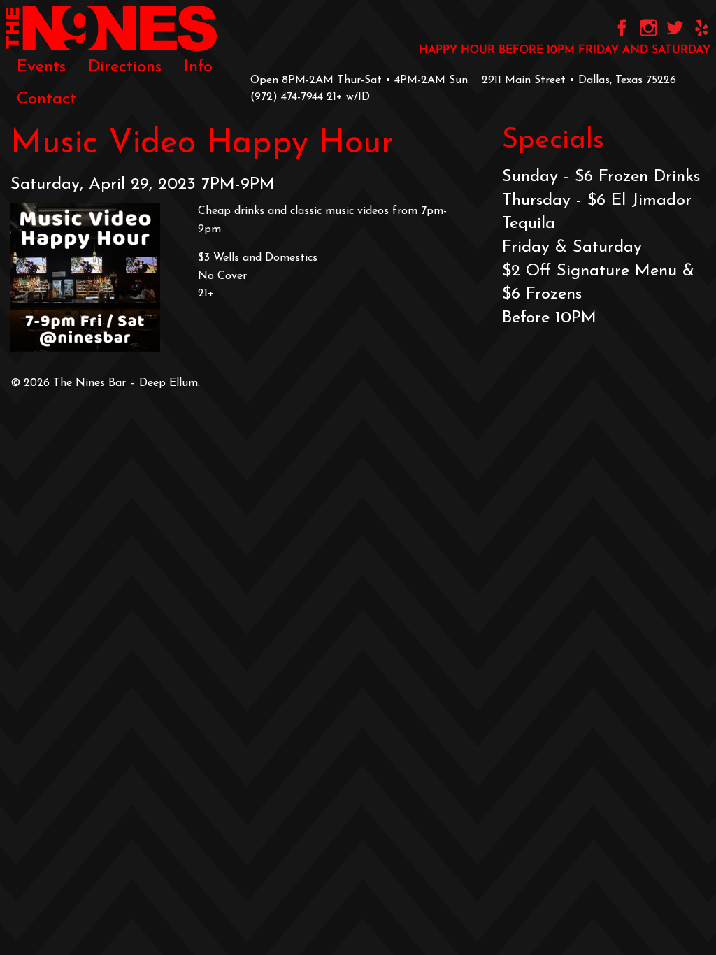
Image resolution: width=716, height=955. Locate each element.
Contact (46, 99)
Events (41, 67)
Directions (125, 67)
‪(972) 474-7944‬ (286, 97)
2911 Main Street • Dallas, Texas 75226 (579, 80)
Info (198, 67)
